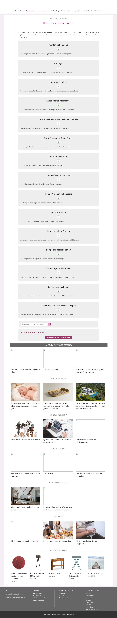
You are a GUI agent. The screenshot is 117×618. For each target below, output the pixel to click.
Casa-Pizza (89, 605)
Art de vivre (42, 11)
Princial (88, 593)
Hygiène (77, 11)
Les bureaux (49, 473)
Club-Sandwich (90, 602)
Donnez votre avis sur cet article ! (58, 337)
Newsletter (62, 593)
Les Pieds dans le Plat (92, 609)
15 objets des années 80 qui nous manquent (25, 474)
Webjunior (89, 600)
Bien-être (66, 11)
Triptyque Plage (95, 574)
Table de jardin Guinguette (75, 576)
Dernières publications (65, 598)
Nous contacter (37, 595)
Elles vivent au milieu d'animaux (25, 440)
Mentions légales (37, 593)
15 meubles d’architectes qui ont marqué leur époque (90, 370)
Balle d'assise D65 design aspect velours (19, 577)
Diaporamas (63, 18)
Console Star (55, 574)
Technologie (55, 11)
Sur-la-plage (89, 607)
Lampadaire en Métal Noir (37, 576)
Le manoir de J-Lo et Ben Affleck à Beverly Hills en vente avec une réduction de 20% (90, 406)
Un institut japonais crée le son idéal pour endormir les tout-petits (25, 406)
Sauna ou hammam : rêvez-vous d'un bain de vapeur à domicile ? (57, 508)
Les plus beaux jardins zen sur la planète (25, 370)
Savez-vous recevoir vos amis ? (57, 541)
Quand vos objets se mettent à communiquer (57, 441)
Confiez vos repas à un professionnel (86, 441)
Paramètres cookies (38, 600)
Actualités (19, 11)
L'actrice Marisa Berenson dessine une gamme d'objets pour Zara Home (56, 406)
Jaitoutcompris (90, 595)
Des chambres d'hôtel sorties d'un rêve (89, 474)
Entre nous (97, 11)
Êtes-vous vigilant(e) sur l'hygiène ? (87, 542)
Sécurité (87, 11)
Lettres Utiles (89, 598)
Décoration (30, 11)
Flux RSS (61, 595)
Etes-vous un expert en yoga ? (24, 541)
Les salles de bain (51, 369)
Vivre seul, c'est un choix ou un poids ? (25, 508)
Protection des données (39, 598)
